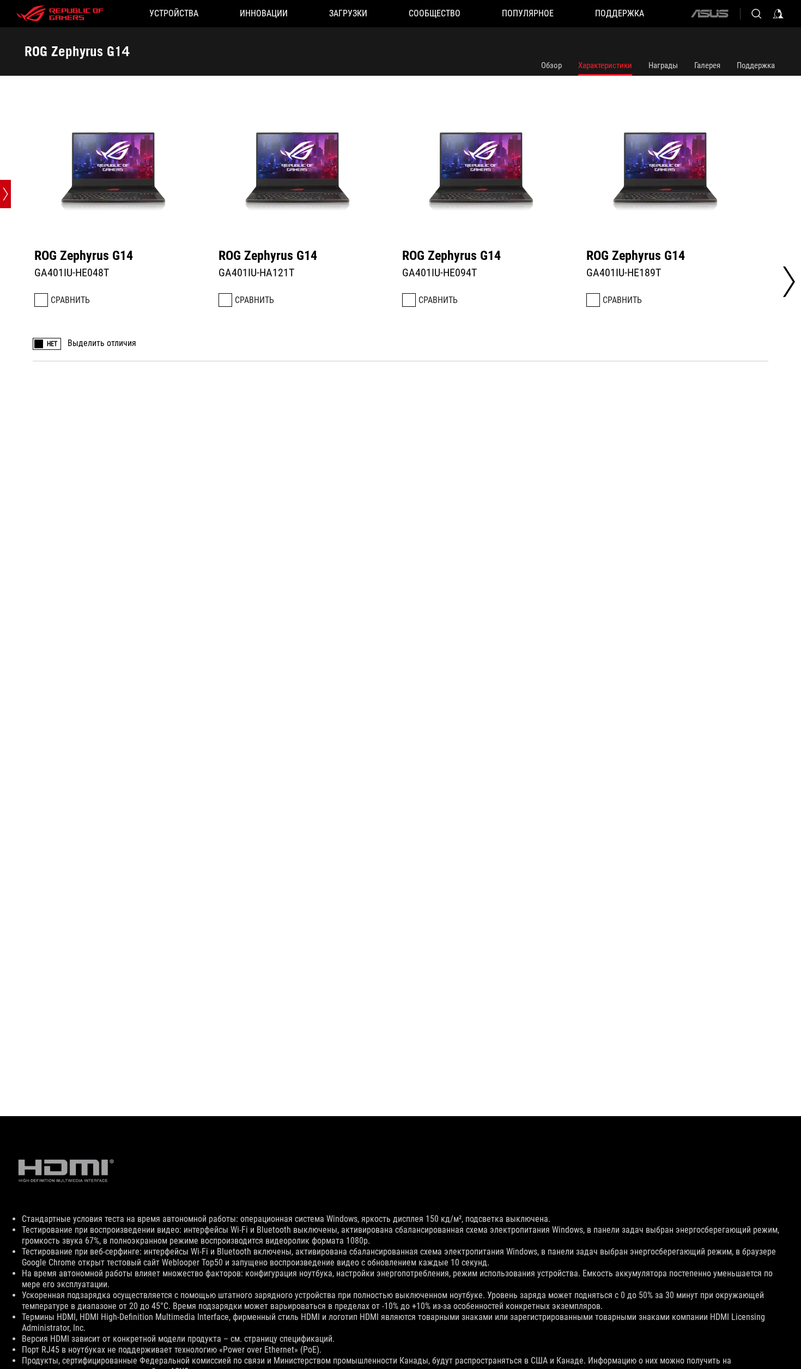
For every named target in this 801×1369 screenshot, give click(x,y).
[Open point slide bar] (5, 194)
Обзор (551, 65)
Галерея (707, 65)
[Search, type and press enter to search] (756, 14)
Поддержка (756, 65)
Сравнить (70, 300)
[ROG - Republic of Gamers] (60, 13)
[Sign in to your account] (778, 13)
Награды (663, 65)
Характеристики (605, 65)
